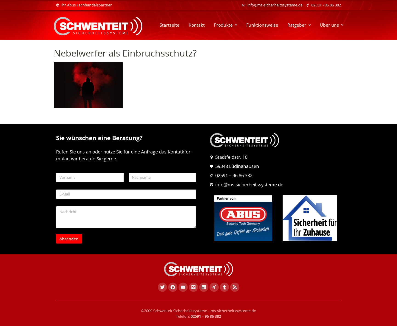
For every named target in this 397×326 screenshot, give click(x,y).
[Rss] (234, 287)
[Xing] (214, 287)
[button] (225, 25)
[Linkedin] (203, 287)
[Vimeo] (193, 287)
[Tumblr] (224, 287)
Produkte (223, 25)
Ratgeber (296, 25)
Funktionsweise (262, 25)
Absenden (69, 238)
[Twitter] (162, 287)
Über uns (329, 25)
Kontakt (197, 25)
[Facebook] (172, 287)
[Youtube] (183, 287)
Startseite (169, 25)
